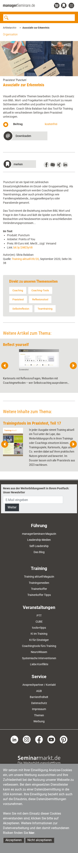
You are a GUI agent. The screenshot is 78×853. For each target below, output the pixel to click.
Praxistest (18, 299)
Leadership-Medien (39, 539)
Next (73, 366)
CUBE (39, 621)
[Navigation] (72, 5)
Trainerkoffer (39, 588)
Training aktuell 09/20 (25, 259)
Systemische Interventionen (39, 658)
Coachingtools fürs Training (39, 646)
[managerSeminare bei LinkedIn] (14, 739)
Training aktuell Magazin (39, 576)
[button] (25, 136)
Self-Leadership (39, 546)
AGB (39, 691)
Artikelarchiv (9, 27)
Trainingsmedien (39, 582)
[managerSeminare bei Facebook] (39, 739)
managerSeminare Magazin (39, 533)
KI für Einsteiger (39, 640)
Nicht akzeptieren (39, 840)
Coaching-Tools (40, 290)
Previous (5, 366)
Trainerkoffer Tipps (39, 594)
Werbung (39, 721)
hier (31, 833)
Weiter (12, 507)
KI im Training (39, 633)
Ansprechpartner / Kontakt (39, 684)
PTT (39, 615)
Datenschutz (39, 703)
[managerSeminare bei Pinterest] (64, 739)
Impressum (39, 709)
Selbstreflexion (20, 308)
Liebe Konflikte (39, 664)
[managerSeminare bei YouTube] (51, 739)
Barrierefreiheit (39, 697)
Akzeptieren (13, 840)
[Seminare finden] (39, 760)
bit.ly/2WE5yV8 (23, 247)
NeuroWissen (39, 652)
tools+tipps (39, 627)
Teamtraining (45, 308)
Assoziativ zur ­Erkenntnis (35, 27)
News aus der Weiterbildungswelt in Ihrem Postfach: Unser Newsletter (36, 490)
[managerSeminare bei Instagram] (27, 739)
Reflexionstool (40, 299)
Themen (39, 715)
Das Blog (39, 552)
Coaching (17, 290)
